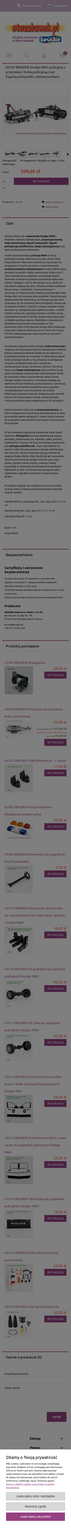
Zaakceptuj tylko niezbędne (35, 1496)
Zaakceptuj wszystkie (35, 1516)
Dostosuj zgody (35, 1506)
